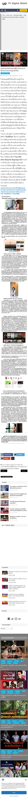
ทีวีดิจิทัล (12, 466)
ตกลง (14, 792)
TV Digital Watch (14, 75)
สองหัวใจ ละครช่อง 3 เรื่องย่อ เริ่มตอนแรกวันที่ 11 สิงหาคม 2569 (14, 756)
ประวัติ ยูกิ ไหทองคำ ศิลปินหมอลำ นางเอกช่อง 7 (17, 502)
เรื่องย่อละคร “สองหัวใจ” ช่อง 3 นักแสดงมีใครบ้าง (18, 517)
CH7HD (8, 721)
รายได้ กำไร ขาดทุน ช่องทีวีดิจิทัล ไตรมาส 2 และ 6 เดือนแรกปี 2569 (16, 595)
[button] (26, 780)
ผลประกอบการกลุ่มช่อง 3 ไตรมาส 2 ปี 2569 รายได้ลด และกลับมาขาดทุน (17, 602)
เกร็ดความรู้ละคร (10, 693)
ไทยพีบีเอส (16, 468)
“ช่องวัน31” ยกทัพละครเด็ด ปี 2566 (24, 470)
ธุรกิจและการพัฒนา (5, 73)
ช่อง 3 (22, 661)
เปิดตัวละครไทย (16, 723)
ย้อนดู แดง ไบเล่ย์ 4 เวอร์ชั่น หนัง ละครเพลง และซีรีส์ (17, 579)
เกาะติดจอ (9, 663)
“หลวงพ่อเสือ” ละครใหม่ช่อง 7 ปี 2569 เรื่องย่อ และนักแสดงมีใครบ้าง (14, 726)
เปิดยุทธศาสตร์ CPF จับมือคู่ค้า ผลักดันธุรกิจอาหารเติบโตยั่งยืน (18, 494)
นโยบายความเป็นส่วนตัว (14, 795)
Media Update (10, 691)
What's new (9, 661)
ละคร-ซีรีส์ (3, 663)
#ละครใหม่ (3, 661)
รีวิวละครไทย (21, 721)
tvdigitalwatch (13, 464)
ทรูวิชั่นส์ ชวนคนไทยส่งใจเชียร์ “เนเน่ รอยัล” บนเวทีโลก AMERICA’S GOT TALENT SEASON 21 (16, 587)
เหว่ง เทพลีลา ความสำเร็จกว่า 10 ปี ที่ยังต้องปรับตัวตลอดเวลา (18, 487)
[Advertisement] (14, 35)
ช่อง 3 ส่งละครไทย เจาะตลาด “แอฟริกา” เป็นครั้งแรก (4, 470)
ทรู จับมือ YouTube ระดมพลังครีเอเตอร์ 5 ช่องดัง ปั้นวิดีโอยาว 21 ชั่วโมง (18, 509)
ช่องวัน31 (23, 691)
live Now (23, 10)
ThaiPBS (7, 464)
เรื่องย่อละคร (15, 663)
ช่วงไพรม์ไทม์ (16, 661)
